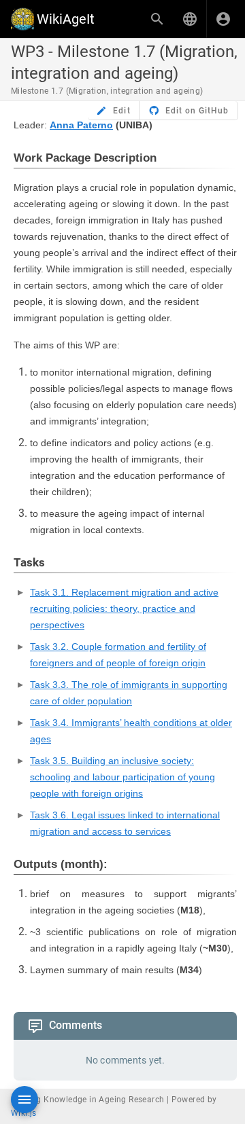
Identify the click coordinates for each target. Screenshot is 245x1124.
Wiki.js (24, 1113)
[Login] (223, 19)
